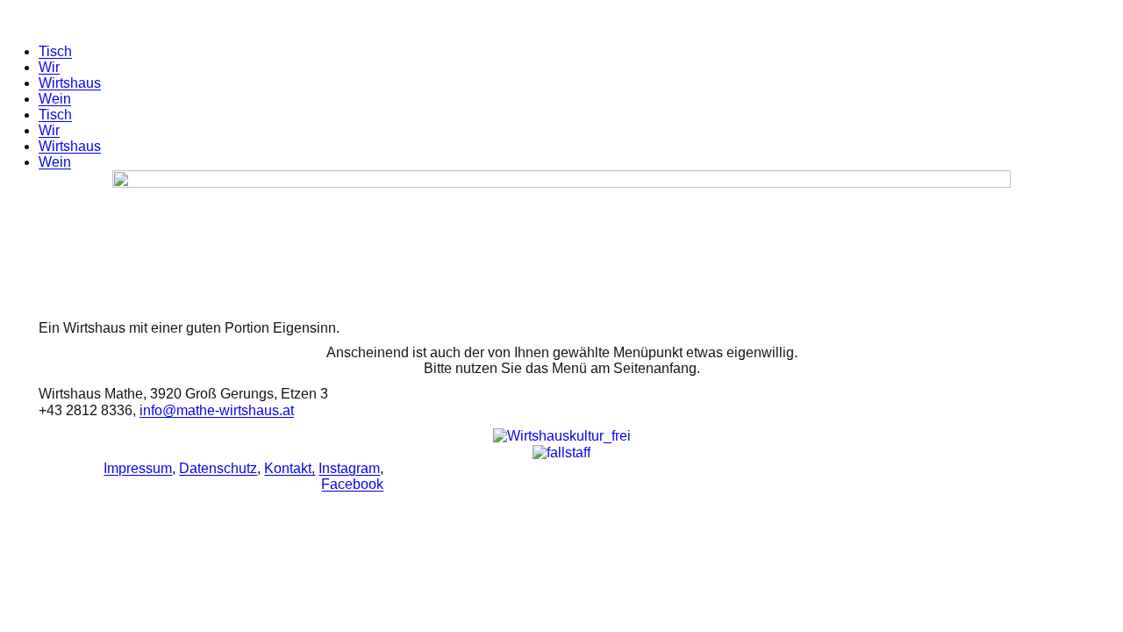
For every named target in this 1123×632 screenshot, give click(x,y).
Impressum (138, 468)
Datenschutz (218, 468)
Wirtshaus (70, 82)
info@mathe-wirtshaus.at (216, 410)
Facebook (352, 484)
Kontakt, (289, 468)
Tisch (55, 51)
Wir (49, 67)
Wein (55, 98)
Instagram (349, 468)
